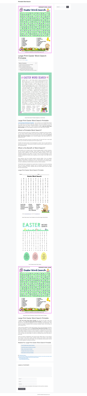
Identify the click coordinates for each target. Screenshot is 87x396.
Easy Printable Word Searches (23, 358)
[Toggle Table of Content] (35, 63)
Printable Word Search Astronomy (27, 350)
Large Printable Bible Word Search (24, 359)
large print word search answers (34, 357)
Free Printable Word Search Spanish (27, 345)
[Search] (67, 7)
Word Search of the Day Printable (27, 352)
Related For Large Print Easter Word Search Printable (29, 70)
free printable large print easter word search (34, 356)
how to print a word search (45, 356)
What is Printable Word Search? (24, 65)
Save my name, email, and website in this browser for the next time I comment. (33, 386)
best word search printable (23, 356)
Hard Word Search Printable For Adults (28, 347)
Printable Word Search (24, 1)
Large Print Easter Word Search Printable (26, 64)
